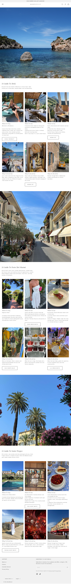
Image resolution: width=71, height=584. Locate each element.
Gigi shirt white (32, 506)
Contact (4, 564)
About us (4, 562)
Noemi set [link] (53, 137)
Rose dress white (32, 324)
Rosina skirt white (10, 550)
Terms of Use (51, 570)
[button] (2, 4)
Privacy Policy (5, 569)
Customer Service (6, 566)
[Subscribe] (67, 567)
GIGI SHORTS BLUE (10, 368)
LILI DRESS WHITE (55, 368)
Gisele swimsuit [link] (9, 139)
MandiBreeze (9, 581)
